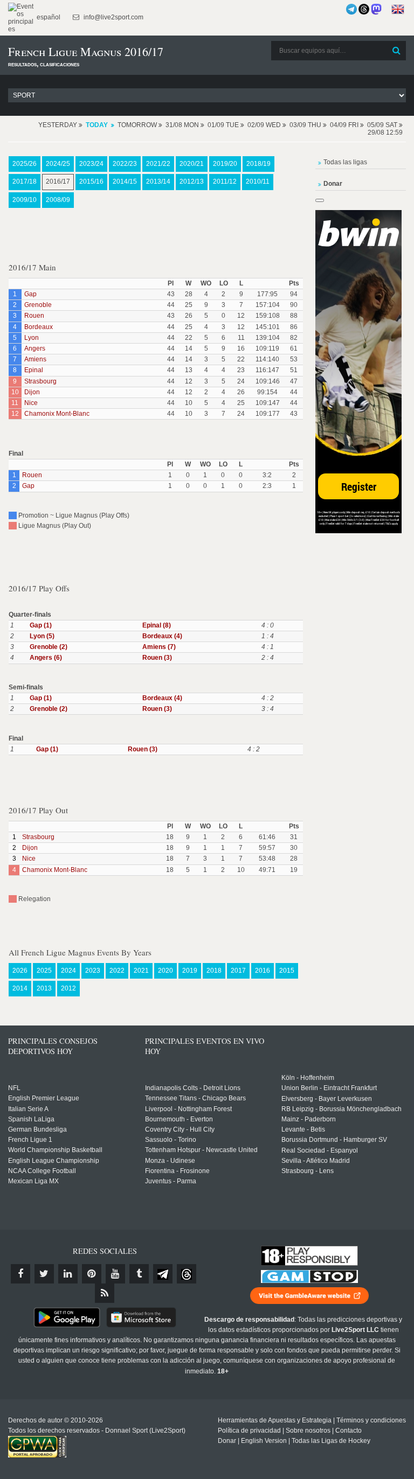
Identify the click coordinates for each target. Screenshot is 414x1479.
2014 (19, 988)
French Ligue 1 (30, 1139)
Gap (30, 294)
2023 (92, 970)
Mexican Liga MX (33, 1181)
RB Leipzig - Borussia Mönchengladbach (341, 1109)
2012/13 (192, 181)
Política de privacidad (249, 1430)
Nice (31, 403)
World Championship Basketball (55, 1150)
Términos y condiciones (371, 1420)
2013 (44, 988)
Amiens (35, 359)
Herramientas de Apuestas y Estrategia (275, 1420)
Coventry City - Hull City (180, 1129)
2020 (165, 970)
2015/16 (91, 181)
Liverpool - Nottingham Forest (188, 1109)
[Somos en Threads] (363, 9)
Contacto (348, 1430)
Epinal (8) (156, 625)
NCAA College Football (42, 1171)
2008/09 (58, 200)
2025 (44, 970)
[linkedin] (68, 1273)
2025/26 (24, 164)
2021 (141, 970)
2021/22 (158, 164)
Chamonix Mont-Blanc (56, 413)
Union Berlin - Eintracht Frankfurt (329, 1088)
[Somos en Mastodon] (376, 9)
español (47, 17)
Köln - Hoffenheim (307, 1078)
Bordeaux (38, 327)
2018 (214, 970)
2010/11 (258, 181)
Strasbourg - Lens (307, 1171)
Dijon (32, 392)
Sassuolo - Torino (170, 1139)
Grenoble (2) (48, 647)
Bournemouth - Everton (179, 1119)
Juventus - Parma (170, 1181)
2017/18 (24, 181)
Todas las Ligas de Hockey (331, 1441)
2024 (68, 970)
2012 (68, 988)
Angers (34, 348)
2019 (189, 970)
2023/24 (91, 164)
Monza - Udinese (170, 1160)
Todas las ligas (345, 162)
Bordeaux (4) (162, 636)
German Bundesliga (37, 1129)
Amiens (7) (159, 647)
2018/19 (258, 164)
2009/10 (24, 200)
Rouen (34, 315)
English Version (264, 1441)
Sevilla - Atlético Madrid (315, 1160)
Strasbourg (40, 381)
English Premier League (43, 1098)
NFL (14, 1088)
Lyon (31, 337)
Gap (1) (41, 625)
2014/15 (125, 181)
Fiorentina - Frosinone (177, 1171)
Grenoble (38, 305)
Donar (227, 1441)
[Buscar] (396, 50)
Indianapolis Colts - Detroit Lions (192, 1088)
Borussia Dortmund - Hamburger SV (334, 1139)
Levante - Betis (303, 1129)
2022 (117, 970)
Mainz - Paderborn (308, 1119)
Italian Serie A (28, 1109)
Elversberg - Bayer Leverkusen (326, 1099)
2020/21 (192, 164)
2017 (238, 970)
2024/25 (58, 164)
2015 (286, 970)
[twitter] (44, 1273)
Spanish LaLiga (31, 1119)
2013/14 (158, 181)
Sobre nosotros (308, 1430)
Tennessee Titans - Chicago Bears (195, 1098)
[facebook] (20, 1273)
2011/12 (225, 181)
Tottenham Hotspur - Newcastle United (201, 1150)
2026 (19, 970)
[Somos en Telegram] (351, 9)
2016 (262, 970)
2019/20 (225, 164)
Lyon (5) (42, 636)
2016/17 (58, 181)
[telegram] (162, 1273)
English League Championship (53, 1160)
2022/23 (125, 164)
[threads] (186, 1273)
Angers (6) (46, 657)
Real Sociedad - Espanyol (319, 1150)
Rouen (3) (157, 657)
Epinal (33, 370)
